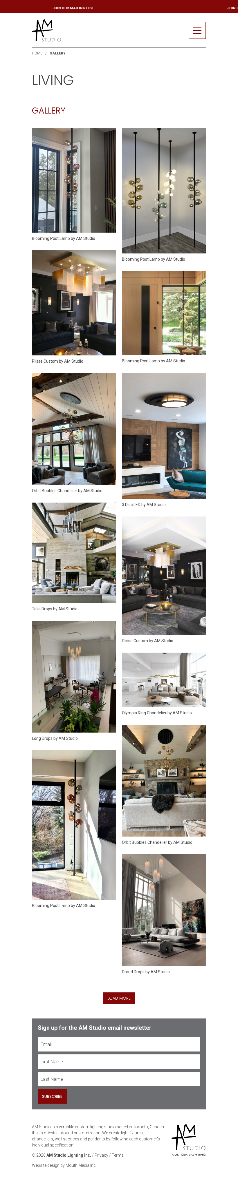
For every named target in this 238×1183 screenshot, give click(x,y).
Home (37, 53)
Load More (119, 998)
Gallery (58, 53)
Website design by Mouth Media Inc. (64, 1165)
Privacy (101, 1155)
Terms (118, 1155)
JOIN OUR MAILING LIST (90, 8)
